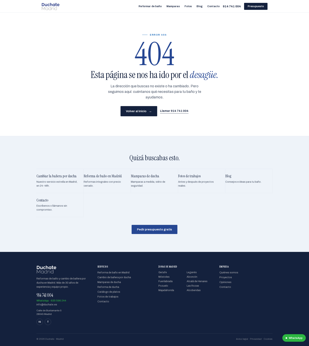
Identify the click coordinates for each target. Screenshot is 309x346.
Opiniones (225, 282)
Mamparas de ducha (109, 282)
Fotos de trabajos (107, 296)
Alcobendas (194, 290)
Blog (200, 6)
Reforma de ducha (108, 287)
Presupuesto (256, 6)
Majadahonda (166, 290)
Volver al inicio (139, 111)
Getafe (162, 272)
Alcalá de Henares (197, 281)
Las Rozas (193, 285)
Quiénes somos (228, 272)
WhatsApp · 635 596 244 (51, 300)
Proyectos (225, 277)
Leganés (192, 272)
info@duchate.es (46, 304)
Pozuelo (163, 285)
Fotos (188, 6)
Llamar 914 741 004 (174, 111)
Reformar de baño (150, 6)
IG (39, 322)
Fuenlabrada (165, 281)
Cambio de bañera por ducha (114, 277)
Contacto (213, 6)
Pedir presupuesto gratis (154, 229)
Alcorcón (192, 277)
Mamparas (173, 6)
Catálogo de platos (108, 291)
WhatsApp (296, 338)
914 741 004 (232, 6)
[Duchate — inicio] (50, 6)
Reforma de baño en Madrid (113, 272)
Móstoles (164, 277)
